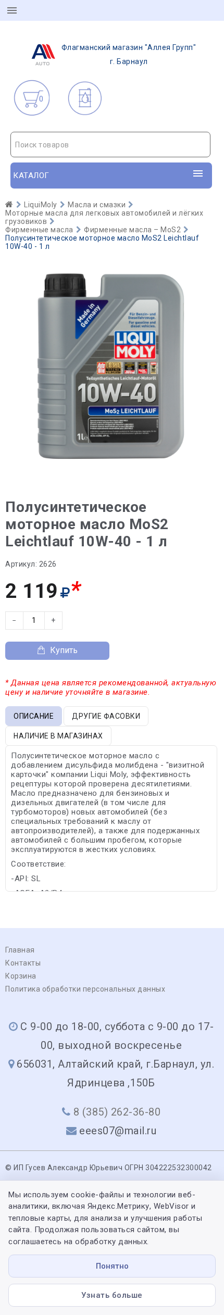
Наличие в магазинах (58, 736)
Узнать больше (112, 1295)
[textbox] (110, 144)
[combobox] (110, 144)
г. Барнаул (128, 54)
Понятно (112, 1266)
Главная (20, 950)
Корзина (20, 976)
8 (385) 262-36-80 (117, 1112)
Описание (34, 716)
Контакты (23, 963)
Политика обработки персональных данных (85, 989)
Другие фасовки (106, 716)
